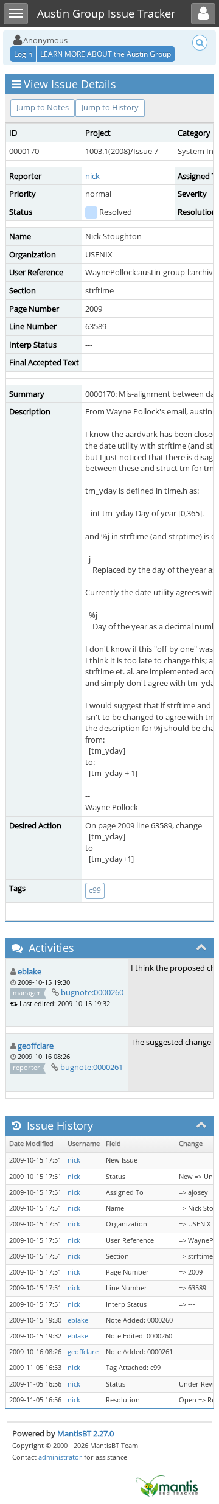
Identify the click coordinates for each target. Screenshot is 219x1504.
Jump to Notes (42, 107)
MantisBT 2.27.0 (85, 1433)
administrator (60, 1456)
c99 (95, 890)
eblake (29, 971)
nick (92, 175)
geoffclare (36, 1045)
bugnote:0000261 (91, 1067)
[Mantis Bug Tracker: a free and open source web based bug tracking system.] (167, 1485)
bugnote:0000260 (92, 992)
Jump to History (110, 107)
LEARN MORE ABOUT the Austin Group (105, 54)
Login (23, 54)
